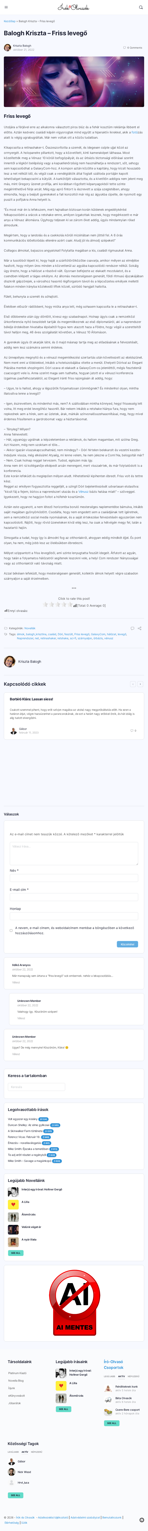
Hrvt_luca (23, 1482)
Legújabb (109, 1376)
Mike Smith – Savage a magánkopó (29, 1160)
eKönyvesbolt (16, 1395)
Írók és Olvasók (25, 1517)
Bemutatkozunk (112, 1517)
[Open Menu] (6, 7)
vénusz (108, 638)
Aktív (121, 1376)
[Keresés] (141, 7)
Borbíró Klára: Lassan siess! (31, 699)
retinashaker (48, 638)
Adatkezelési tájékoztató (53, 1517)
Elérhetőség (12, 1522)
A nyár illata (29, 1239)
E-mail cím (19, 890)
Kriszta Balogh (22, 45)
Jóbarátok (14, 1403)
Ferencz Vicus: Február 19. (24, 1137)
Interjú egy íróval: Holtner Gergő (42, 1189)
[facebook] (142, 1520)
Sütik (24, 1522)
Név (14, 870)
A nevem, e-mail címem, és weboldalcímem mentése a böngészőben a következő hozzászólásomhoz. (74, 930)
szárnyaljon (85, 638)
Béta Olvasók (123, 1398)
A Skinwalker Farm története (25, 1131)
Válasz (16, 982)
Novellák (29, 628)
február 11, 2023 (29, 732)
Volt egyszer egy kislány (23, 1119)
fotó (135, 132)
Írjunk (11, 1388)
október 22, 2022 (22, 969)
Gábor (23, 728)
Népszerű (133, 1376)
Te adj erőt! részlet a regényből (27, 1154)
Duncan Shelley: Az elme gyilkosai (28, 1125)
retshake (62, 638)
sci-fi (73, 638)
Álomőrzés (29, 1214)
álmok (20, 634)
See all (15, 1252)
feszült (68, 634)
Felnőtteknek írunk (126, 1386)
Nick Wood (24, 1472)
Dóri (60, 634)
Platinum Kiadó (17, 1373)
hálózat (111, 634)
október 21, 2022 (23, 49)
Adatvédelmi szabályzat (85, 1517)
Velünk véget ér (31, 1227)
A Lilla (25, 1201)
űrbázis (98, 638)
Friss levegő (81, 634)
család (52, 634)
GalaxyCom (98, 634)
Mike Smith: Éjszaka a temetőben (28, 1148)
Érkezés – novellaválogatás (24, 1142)
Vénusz (83, 491)
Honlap (15, 909)
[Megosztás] (139, 629)
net (37, 638)
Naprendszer (25, 638)
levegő (122, 634)
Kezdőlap (10, 21)
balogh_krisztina (36, 634)
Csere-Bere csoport (127, 1409)
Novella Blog (16, 1380)
